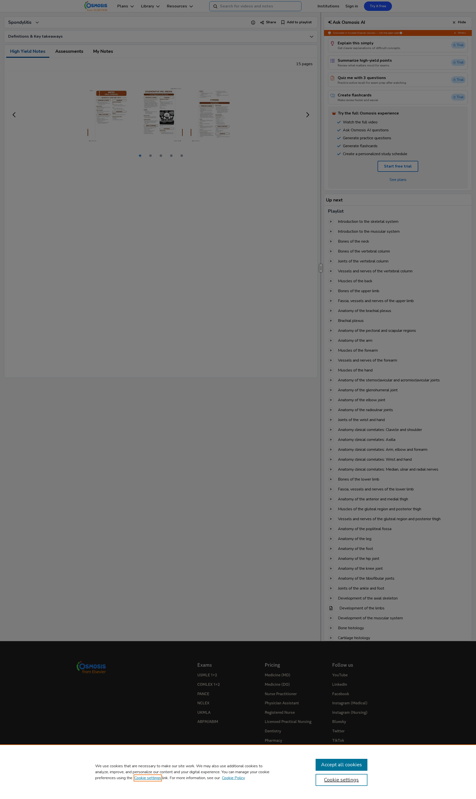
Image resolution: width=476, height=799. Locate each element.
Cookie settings (147, 778)
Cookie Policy (233, 778)
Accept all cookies (341, 764)
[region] (238, 771)
